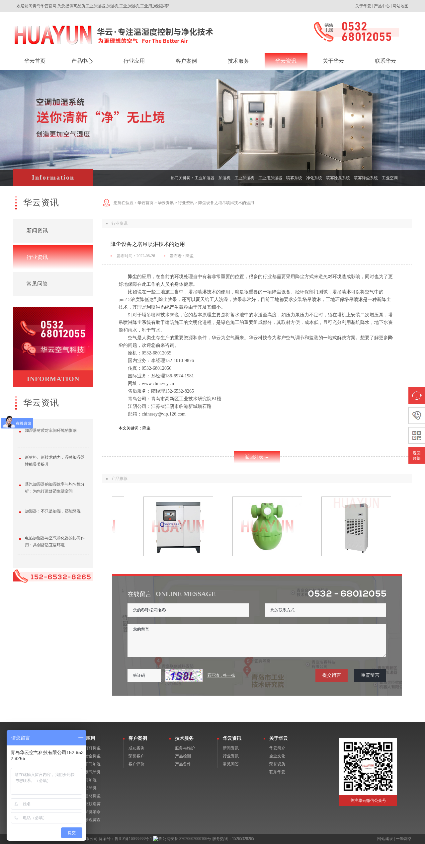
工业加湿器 (204, 178)
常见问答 (37, 283)
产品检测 (183, 756)
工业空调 (390, 178)
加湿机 (224, 178)
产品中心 (382, 6)
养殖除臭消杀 (89, 811)
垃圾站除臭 (87, 788)
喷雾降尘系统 (366, 178)
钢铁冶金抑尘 (89, 756)
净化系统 (314, 178)
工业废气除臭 (89, 772)
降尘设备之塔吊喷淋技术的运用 (226, 202)
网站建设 (385, 838)
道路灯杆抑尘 (89, 748)
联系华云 (277, 772)
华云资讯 (166, 202)
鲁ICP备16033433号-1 (133, 838)
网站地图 (400, 6)
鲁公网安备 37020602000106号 (184, 838)
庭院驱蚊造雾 (89, 804)
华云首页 (145, 202)
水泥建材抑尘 (89, 796)
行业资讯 (37, 257)
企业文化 (277, 756)
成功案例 (136, 748)
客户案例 (137, 738)
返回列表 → (257, 456)
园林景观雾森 (89, 819)
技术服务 (184, 738)
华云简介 (277, 748)
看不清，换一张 (221, 675)
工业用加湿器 (270, 178)
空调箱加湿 (87, 780)
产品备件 (183, 764)
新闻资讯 (37, 230)
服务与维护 (185, 748)
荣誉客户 (136, 756)
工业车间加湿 (89, 764)
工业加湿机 (244, 178)
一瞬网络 (404, 838)
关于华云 (363, 6)
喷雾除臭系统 (338, 178)
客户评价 (136, 764)
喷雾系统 (294, 178)
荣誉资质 (277, 764)
